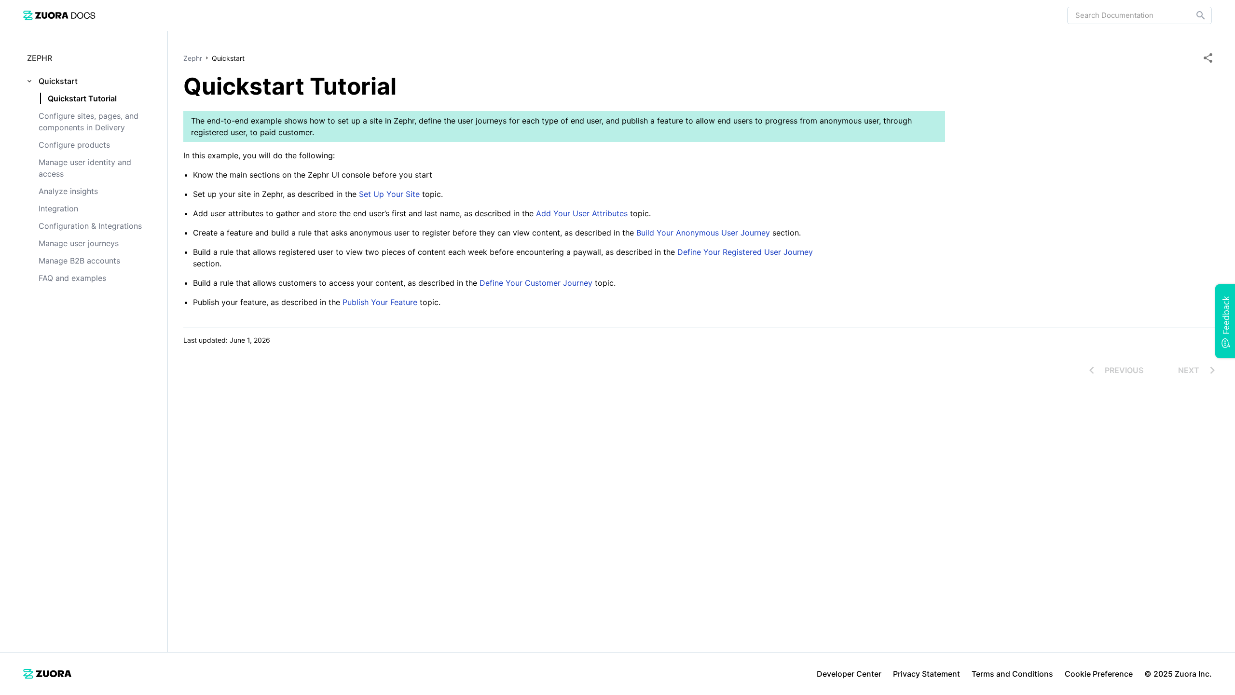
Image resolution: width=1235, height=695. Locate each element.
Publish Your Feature (381, 302)
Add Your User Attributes (583, 213)
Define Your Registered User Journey (745, 252)
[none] (1208, 58)
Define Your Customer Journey (537, 283)
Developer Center (849, 674)
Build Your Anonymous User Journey (704, 232)
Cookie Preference (1099, 674)
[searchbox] (1194, 15)
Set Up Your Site (389, 194)
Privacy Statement (926, 674)
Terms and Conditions (1012, 674)
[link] (59, 15)
